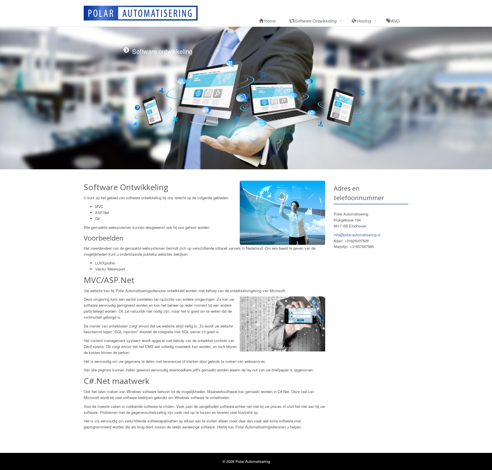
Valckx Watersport (110, 269)
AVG (395, 21)
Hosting (364, 21)
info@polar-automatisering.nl (357, 234)
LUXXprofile (105, 263)
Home (270, 21)
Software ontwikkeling (316, 21)
